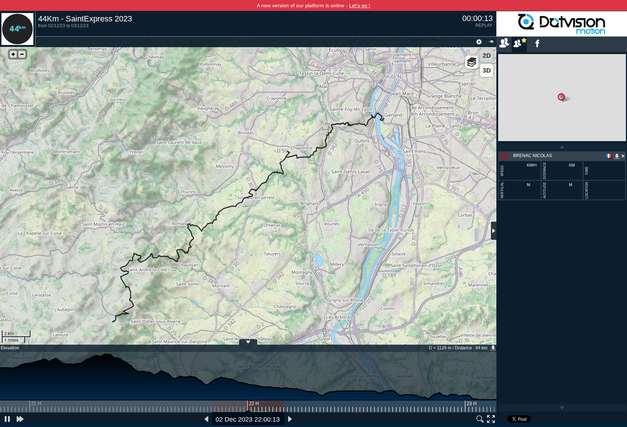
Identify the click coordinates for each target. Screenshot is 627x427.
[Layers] (471, 62)
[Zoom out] (22, 54)
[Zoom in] (13, 54)
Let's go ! (359, 5)
